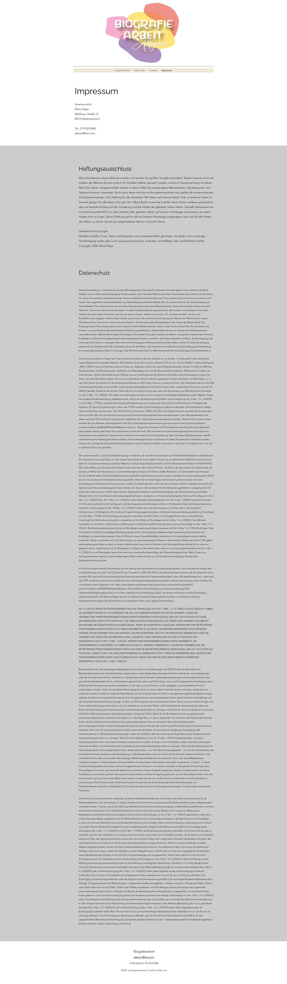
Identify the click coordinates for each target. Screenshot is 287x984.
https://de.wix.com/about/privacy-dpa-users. (141, 390)
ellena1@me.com (85, 133)
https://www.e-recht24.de (118, 923)
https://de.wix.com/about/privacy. (163, 382)
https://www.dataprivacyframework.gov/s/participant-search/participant (163, 423)
